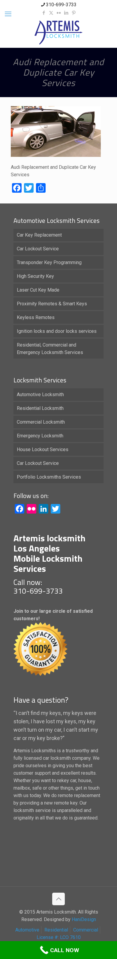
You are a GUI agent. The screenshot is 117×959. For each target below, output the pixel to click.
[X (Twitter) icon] (51, 13)
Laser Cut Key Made (38, 290)
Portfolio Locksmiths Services (49, 477)
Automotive (27, 930)
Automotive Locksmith (40, 394)
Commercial (85, 930)
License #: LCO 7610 (59, 937)
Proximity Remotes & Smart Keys (52, 304)
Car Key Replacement (39, 235)
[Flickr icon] (58, 13)
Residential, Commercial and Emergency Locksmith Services (50, 348)
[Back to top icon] (58, 899)
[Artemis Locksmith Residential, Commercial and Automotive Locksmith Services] (58, 33)
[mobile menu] (8, 14)
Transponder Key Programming (49, 262)
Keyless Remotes (36, 317)
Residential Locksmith (40, 408)
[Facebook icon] (43, 13)
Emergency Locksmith (40, 436)
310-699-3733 (61, 4)
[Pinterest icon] (73, 13)
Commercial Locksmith (41, 422)
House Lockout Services (42, 449)
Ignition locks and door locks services (57, 331)
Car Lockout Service (38, 249)
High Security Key (35, 276)
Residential (56, 930)
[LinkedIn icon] (66, 13)
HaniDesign (83, 919)
